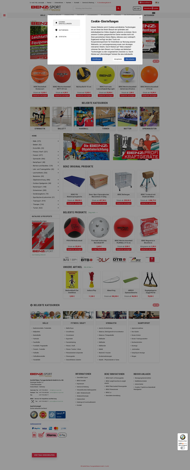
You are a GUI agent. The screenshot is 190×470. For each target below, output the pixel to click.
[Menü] (186, 434)
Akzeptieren (118, 59)
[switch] (183, 448)
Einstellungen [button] (96, 59)
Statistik (60, 37)
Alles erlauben (130, 59)
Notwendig (61, 30)
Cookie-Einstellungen (63, 22)
